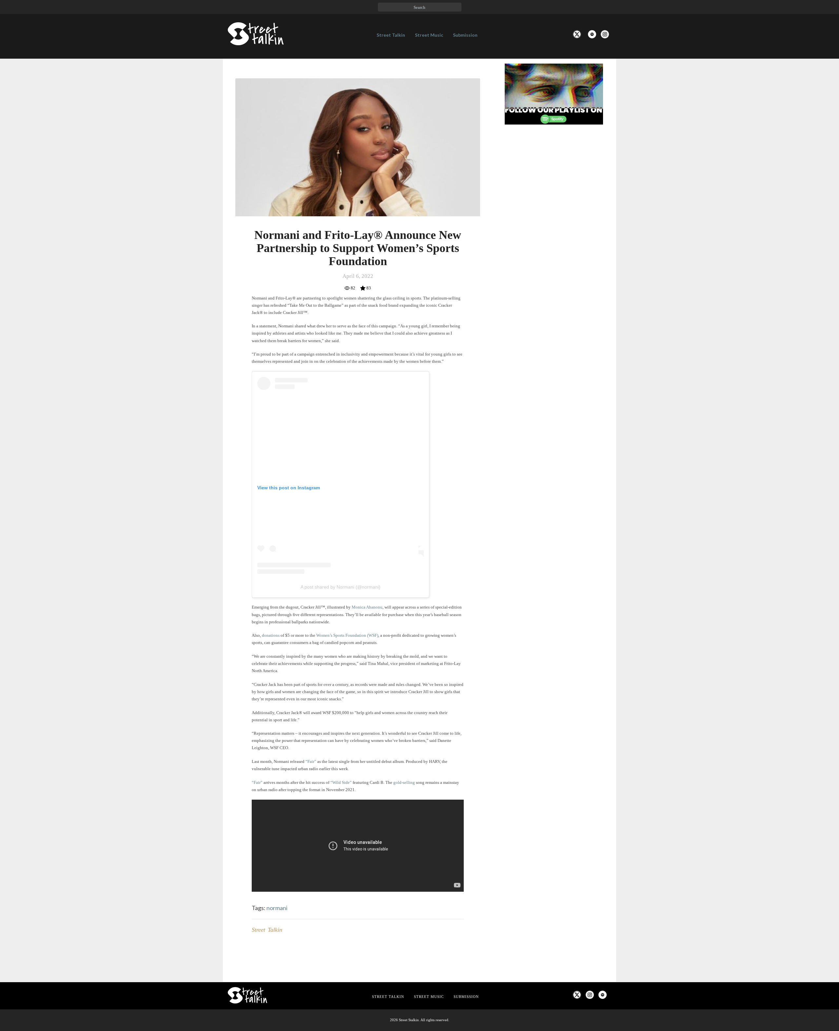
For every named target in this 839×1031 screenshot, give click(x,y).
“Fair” (310, 761)
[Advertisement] (554, 239)
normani (276, 907)
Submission (465, 35)
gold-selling (404, 782)
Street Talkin (391, 35)
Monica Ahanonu (367, 607)
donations (271, 635)
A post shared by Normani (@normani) (340, 587)
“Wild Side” (341, 782)
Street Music (429, 35)
